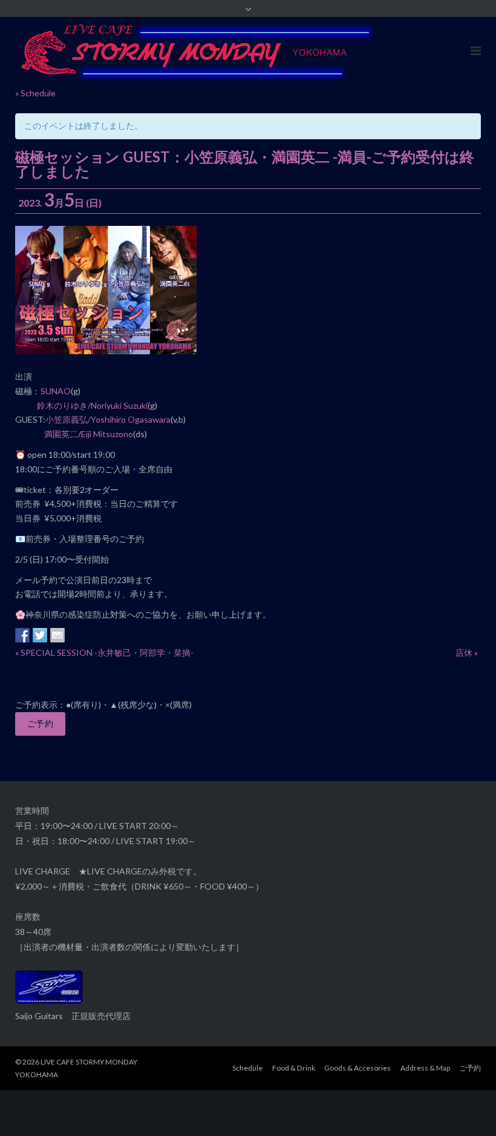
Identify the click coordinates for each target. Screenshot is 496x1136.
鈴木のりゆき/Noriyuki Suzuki (92, 405)
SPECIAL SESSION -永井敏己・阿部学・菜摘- (104, 652)
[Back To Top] (466, 1107)
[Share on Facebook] (22, 635)
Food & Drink (293, 1067)
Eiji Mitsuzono (107, 434)
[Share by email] (57, 635)
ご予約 (40, 723)
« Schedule (35, 93)
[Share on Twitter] (40, 635)
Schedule (247, 1067)
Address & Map (425, 1067)
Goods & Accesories (357, 1067)
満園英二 (61, 434)
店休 (466, 652)
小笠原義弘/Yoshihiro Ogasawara (108, 419)
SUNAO (56, 391)
